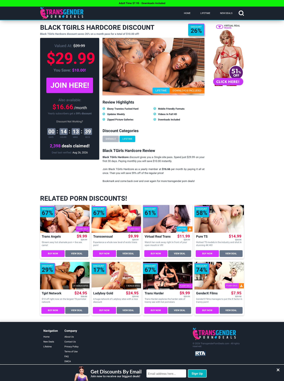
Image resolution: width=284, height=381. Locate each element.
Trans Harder (154, 293)
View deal (77, 253)
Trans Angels (51, 236)
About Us (69, 336)
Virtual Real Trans (158, 236)
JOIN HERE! (69, 85)
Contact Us (70, 341)
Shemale (111, 139)
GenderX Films (207, 293)
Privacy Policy (71, 346)
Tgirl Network (51, 293)
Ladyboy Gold (103, 293)
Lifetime (205, 13)
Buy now (53, 253)
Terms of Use (71, 351)
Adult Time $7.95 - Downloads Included (142, 3)
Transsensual (103, 236)
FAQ (66, 356)
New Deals (226, 13)
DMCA (67, 361)
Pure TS (202, 236)
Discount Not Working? (69, 121)
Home (187, 13)
